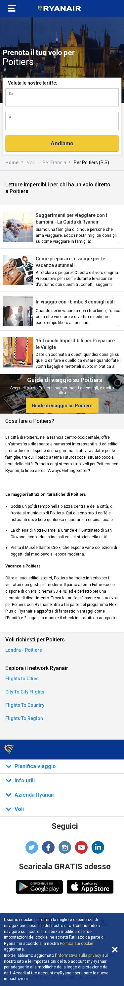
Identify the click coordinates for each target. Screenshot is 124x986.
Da (11, 94)
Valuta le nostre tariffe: (32, 83)
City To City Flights (24, 691)
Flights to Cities (22, 678)
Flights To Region (24, 718)
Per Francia (54, 162)
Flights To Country (24, 705)
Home (12, 162)
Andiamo (62, 143)
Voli (31, 162)
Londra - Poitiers (23, 650)
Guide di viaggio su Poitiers (62, 405)
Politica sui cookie (76, 943)
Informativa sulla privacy (79, 955)
